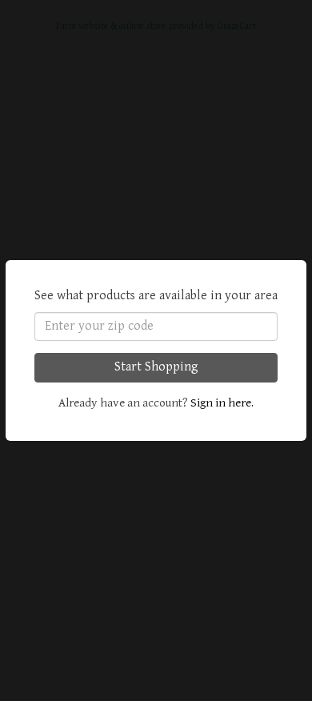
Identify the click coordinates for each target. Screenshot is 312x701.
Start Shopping (156, 367)
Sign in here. (222, 403)
